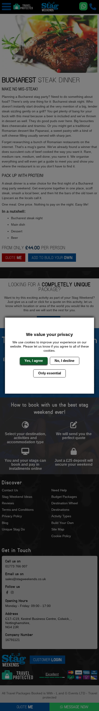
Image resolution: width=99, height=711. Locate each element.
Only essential (49, 373)
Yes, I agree (33, 361)
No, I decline (64, 361)
